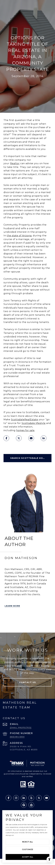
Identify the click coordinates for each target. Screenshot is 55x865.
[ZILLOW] (23, 617)
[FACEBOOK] (39, 617)
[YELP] (15, 617)
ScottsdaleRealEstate (24, 419)
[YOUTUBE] (47, 617)
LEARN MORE (12, 606)
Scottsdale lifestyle (34, 423)
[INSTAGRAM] (7, 625)
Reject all (27, 842)
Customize (27, 849)
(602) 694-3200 (17, 736)
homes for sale (25, 430)
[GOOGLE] (15, 625)
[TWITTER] (7, 617)
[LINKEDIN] (31, 617)
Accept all (27, 857)
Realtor (15, 163)
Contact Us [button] (27, 682)
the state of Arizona (19, 235)
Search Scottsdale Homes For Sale (30, 458)
